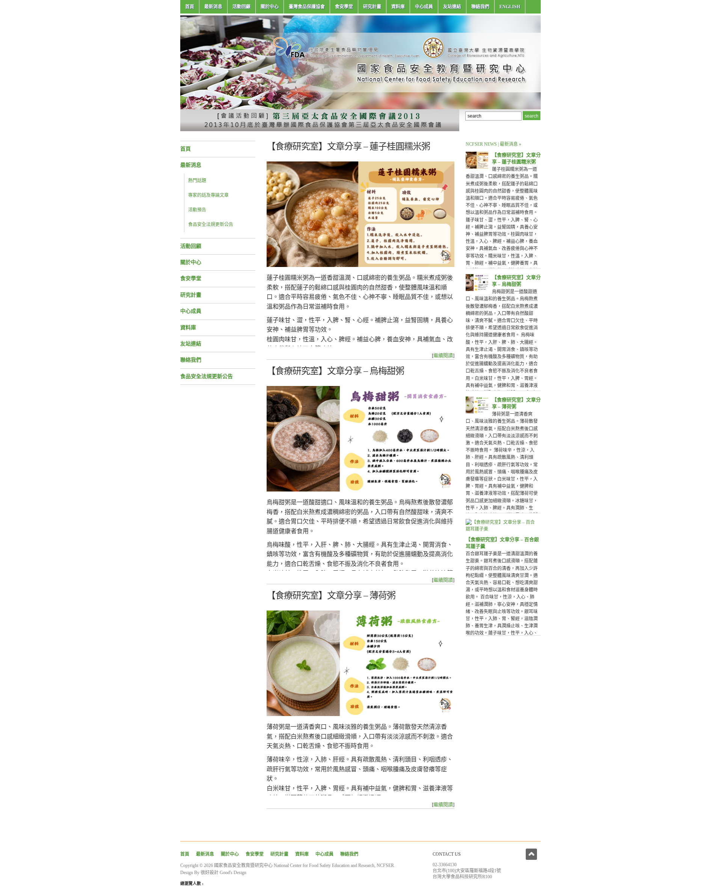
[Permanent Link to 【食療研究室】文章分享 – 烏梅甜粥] (477, 289)
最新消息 (213, 6)
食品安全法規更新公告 (210, 224)
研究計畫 (372, 6)
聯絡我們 (480, 6)
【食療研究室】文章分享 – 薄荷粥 (331, 595)
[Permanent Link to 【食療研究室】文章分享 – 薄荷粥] (477, 412)
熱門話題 (197, 180)
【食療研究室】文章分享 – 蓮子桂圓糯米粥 (348, 146)
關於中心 (270, 6)
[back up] (531, 854)
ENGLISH (509, 6)
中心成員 (424, 6)
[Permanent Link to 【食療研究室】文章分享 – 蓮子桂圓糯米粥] (477, 167)
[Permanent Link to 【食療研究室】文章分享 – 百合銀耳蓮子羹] (501, 529)
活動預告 (197, 210)
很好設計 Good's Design (223, 872)
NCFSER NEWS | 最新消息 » (493, 144)
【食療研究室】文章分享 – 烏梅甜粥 (335, 371)
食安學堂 (344, 6)
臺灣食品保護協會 (307, 6)
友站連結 (452, 6)
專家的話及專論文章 (208, 195)
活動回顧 (241, 6)
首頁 (189, 6)
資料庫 (398, 6)
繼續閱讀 (443, 355)
